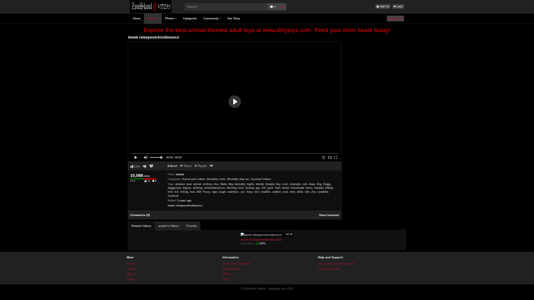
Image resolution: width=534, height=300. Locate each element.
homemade (297, 187)
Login (399, 6)
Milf (199, 191)
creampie (295, 184)
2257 (225, 279)
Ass (216, 184)
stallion (276, 191)
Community (211, 18)
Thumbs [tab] (191, 226)
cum (304, 184)
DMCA (226, 274)
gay (258, 187)
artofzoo (208, 184)
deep (312, 184)
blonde (260, 184)
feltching (232, 187)
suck (285, 191)
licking (184, 191)
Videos (152, 18)
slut (256, 191)
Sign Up (384, 6)
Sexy (250, 191)
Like (137, 166)
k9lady (329, 187)
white (300, 191)
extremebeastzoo (214, 187)
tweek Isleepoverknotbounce (261, 239)
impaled (319, 187)
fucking (249, 187)
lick (177, 191)
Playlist (202, 166)
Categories (190, 18)
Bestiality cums (216, 179)
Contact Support (328, 268)
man (192, 191)
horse (309, 187)
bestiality (240, 184)
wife (307, 191)
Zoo (313, 191)
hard (277, 187)
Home (137, 18)
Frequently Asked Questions (336, 263)
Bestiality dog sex (238, 179)
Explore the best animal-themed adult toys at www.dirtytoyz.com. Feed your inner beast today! (267, 30)
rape (214, 191)
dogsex (187, 187)
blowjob (270, 184)
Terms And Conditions (236, 263)
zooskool (173, 195)
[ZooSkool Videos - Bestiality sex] (150, 6)
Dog (319, 184)
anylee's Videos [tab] (168, 226)
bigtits (250, 184)
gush (270, 187)
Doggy (327, 184)
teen (292, 191)
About (173, 166)
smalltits (265, 191)
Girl (264, 187)
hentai (285, 187)
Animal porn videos (193, 179)
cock (285, 184)
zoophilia (322, 191)
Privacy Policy (231, 268)
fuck (241, 187)
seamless (233, 191)
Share (187, 166)
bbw (230, 184)
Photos (170, 18)
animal (197, 184)
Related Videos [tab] (141, 226)
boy (278, 184)
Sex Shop (233, 18)
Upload (396, 18)
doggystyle (174, 187)
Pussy (206, 191)
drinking (197, 187)
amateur (180, 184)
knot (170, 191)
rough (222, 191)
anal (188, 184)
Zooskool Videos (261, 179)
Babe (223, 184)
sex (243, 191)
